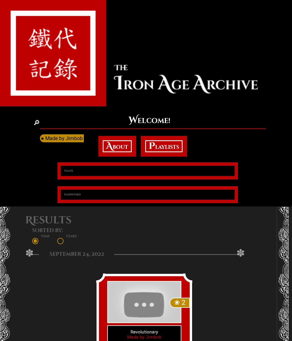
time (45, 236)
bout (117, 146)
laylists (164, 146)
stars (71, 236)
